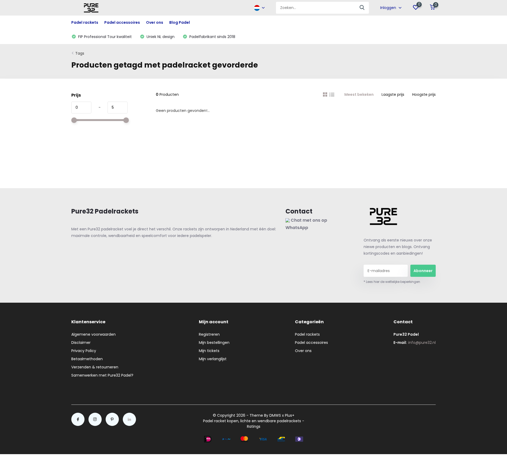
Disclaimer (81, 342)
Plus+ (289, 415)
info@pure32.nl (422, 342)
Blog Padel (179, 22)
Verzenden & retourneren (94, 367)
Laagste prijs (393, 94)
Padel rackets (307, 334)
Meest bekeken (359, 94)
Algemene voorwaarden (93, 334)
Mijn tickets (209, 350)
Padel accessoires (311, 342)
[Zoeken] (362, 8)
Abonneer (423, 270)
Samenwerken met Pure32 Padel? (102, 375)
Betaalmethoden (87, 359)
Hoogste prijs (424, 94)
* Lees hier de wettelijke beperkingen (392, 281)
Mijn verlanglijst (213, 359)
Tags (79, 53)
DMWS (275, 415)
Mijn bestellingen (214, 342)
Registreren (209, 334)
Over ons (154, 22)
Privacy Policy (83, 350)
